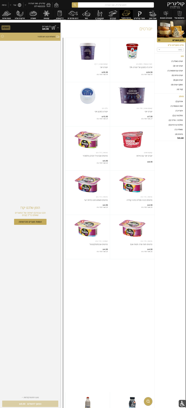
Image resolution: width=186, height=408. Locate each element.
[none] (132, 60)
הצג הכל (180, 138)
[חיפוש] (75, 4)
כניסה (4, 5)
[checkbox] (170, 61)
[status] (46, 26)
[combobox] (113, 4)
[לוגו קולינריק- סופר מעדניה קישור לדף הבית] (176, 5)
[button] (56, 5)
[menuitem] (179, 15)
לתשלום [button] (5, 27)
